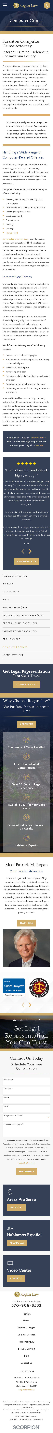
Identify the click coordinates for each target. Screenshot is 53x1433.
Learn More (26, 923)
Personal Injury (26, 1342)
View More (16, 1278)
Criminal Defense (26, 1335)
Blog (26, 1356)
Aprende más (17, 1243)
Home (26, 1320)
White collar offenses (13, 239)
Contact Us (26, 724)
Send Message (26, 1171)
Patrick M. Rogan (26, 1327)
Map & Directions (26, 1390)
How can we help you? (13, 1124)
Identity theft (12, 233)
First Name (8, 1080)
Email (6, 1106)
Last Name (8, 1089)
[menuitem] (26, 584)
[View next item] (30, 551)
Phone (6, 1097)
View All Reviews (26, 561)
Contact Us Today (26, 684)
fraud (26, 239)
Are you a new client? (13, 1115)
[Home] (25, 5)
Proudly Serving (26, 1349)
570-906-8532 (26, 1305)
